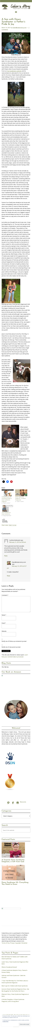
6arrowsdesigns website (14, 71)
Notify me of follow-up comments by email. (14, 641)
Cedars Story (16, 7)
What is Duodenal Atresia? (9, 967)
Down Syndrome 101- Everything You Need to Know (15, 883)
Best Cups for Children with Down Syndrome (15, 986)
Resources (23, 802)
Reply (5, 556)
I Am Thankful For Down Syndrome (6, 513)
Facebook (13, 803)
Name (4, 615)
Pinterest (8, 803)
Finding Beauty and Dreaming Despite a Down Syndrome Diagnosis (7, 499)
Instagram (18, 803)
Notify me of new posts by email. (11, 647)
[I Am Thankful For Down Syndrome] (8, 508)
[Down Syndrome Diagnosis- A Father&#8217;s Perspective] (21, 492)
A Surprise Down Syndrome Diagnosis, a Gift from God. (13, 861)
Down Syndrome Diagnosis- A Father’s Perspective (20, 498)
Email (4, 623)
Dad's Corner (12, 525)
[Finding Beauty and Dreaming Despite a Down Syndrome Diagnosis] (8, 492)
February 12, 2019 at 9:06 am (17, 542)
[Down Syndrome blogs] (10, 791)
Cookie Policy (5, 1021)
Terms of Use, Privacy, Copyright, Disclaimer (14, 943)
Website (4, 631)
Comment (5, 595)
